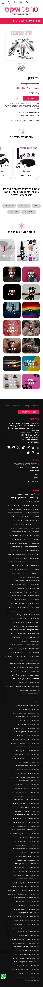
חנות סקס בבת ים (21, 732)
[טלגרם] (28, 447)
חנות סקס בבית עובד (33, 977)
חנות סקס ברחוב (22, 932)
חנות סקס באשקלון (34, 788)
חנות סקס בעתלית (19, 898)
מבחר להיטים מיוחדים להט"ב (16, 562)
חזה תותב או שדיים (21, 607)
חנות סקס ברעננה (34, 747)
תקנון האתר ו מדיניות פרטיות (29, 467)
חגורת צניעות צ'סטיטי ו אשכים (30, 641)
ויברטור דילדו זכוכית (17, 517)
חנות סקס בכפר (23, 935)
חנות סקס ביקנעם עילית (32, 800)
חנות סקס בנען (21, 860)
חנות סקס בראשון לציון (18, 943)
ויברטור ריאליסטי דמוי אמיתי (31, 505)
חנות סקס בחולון (21, 724)
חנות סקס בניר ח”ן (20, 856)
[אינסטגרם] (33, 447)
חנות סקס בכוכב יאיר (33, 803)
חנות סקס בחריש (20, 977)
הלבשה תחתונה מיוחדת (32, 603)
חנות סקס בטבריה (34, 849)
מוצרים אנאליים (34, 551)
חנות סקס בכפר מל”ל (33, 830)
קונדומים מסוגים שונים (17, 652)
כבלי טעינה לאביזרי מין (32, 664)
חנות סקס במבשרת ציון (32, 871)
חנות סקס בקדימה (23, 913)
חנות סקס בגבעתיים (22, 766)
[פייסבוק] (28, 453)
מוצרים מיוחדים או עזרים (32, 566)
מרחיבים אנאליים (15, 551)
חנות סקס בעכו (11, 890)
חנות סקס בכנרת (20, 841)
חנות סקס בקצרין (22, 966)
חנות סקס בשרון (34, 837)
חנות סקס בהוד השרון (33, 736)
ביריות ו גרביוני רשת (33, 596)
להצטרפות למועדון (29, 412)
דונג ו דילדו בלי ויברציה (14, 505)
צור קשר (36, 478)
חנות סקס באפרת (34, 770)
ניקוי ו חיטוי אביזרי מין (33, 622)
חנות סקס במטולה (34, 879)
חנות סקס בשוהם (34, 920)
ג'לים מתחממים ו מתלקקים (18, 611)
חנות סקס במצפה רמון (19, 822)
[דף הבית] (21, 11)
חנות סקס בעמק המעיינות (32, 981)
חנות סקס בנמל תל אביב (21, 947)
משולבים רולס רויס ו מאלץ (31, 502)
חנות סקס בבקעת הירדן (18, 803)
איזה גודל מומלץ (33, 120)
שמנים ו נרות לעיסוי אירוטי (31, 615)
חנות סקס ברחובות (34, 954)
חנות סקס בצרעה (34, 951)
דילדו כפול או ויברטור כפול (31, 592)
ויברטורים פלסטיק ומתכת (32, 520)
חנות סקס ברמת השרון (33, 728)
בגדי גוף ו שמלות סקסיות (19, 596)
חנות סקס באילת (34, 766)
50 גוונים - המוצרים (17, 637)
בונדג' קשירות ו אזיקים (18, 626)
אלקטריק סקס (23, 649)
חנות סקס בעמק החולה (32, 785)
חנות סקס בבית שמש (20, 751)
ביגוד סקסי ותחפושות (16, 592)
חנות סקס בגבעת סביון (19, 796)
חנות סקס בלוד (35, 781)
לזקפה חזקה (18, 615)
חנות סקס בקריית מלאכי (32, 969)
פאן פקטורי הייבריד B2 (18, 667)
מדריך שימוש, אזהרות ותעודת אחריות (26, 464)
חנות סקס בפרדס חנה (33, 901)
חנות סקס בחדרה (20, 815)
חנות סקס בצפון (20, 717)
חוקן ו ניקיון (25, 551)
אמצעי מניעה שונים (33, 656)
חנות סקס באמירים (19, 792)
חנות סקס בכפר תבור (33, 834)
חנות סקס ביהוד (23, 852)
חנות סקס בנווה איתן (20, 909)
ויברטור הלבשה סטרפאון (24, 588)
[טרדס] (33, 453)
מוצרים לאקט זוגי (12, 543)
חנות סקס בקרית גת (33, 928)
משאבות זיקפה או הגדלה (19, 532)
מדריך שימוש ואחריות (18, 120)
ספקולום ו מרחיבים (34, 649)
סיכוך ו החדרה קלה (34, 611)
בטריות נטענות (35, 660)
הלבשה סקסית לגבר (20, 600)
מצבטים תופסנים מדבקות (32, 637)
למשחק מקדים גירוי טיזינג (32, 547)
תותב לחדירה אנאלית (20, 558)
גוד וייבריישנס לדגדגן (17, 671)
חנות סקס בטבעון (18, 819)
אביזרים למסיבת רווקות (33, 694)
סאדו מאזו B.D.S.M (20, 622)
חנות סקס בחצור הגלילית (32, 819)
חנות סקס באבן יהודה (33, 754)
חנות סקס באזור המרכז (20, 709)
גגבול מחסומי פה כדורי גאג (18, 634)
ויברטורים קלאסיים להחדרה (14, 513)
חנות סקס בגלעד (34, 807)
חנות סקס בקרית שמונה (32, 939)
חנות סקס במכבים (21, 879)
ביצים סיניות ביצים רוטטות (32, 517)
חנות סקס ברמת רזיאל (20, 962)
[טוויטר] (18, 447)
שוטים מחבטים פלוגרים (32, 626)
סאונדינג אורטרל (11, 649)
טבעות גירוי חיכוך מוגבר (15, 535)
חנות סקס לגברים (34, 709)
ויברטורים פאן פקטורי (33, 679)
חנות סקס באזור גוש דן (33, 717)
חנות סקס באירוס (18, 969)
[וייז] (37, 453)
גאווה (28, 562)
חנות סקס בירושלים (33, 732)
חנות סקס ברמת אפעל (32, 958)
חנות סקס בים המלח (33, 856)
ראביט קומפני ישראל (33, 577)
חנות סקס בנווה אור (33, 909)
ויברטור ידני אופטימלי (23, 494)
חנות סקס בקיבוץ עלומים (32, 886)
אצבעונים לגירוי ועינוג (17, 547)
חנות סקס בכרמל (23, 837)
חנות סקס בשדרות (34, 966)
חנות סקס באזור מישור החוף (17, 834)
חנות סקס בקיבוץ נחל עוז (19, 883)
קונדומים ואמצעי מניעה (32, 652)
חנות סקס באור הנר (33, 758)
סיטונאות (36, 474)
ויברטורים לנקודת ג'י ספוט (32, 513)
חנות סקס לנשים (34, 705)
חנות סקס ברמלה (22, 954)
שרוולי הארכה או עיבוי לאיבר (19, 528)
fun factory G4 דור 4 (18, 679)
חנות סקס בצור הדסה (18, 901)
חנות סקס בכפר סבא (33, 777)
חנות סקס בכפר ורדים (19, 826)
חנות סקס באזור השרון (19, 713)
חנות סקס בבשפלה (33, 724)
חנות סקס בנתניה (34, 890)
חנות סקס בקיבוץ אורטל (14, 917)
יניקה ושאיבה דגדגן (34, 498)
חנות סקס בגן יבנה (22, 807)
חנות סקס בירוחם (18, 800)
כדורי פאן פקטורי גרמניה (32, 671)
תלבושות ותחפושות (34, 600)
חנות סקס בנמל (34, 947)
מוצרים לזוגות (23, 543)
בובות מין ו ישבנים (34, 528)
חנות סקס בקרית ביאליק (18, 924)
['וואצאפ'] (15, 2)
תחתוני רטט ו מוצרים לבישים (20, 569)
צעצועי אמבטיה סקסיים (32, 581)
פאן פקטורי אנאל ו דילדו (19, 675)
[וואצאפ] (17, 98)
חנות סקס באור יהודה (20, 758)
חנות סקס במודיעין (18, 875)
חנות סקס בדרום (34, 720)
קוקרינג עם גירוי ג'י (34, 543)
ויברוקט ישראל (35, 573)
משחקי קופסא (23, 683)
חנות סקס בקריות (23, 720)
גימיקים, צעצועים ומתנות (15, 686)
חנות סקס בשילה (22, 951)
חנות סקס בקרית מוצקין (19, 928)
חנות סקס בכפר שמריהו (18, 830)
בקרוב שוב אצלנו (33, 481)
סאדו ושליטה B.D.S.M (17, 603)
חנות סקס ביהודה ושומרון (32, 811)
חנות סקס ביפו (22, 773)
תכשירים (11, 607)
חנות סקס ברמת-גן (19, 728)
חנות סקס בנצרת (34, 864)
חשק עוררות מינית (34, 618)
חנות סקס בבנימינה (33, 796)
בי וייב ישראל (35, 562)
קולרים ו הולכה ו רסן (33, 634)
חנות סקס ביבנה (34, 852)
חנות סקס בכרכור (34, 845)
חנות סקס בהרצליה (33, 739)
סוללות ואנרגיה (21, 656)
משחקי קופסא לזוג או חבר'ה (31, 686)
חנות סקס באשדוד (22, 770)
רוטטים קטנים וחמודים (15, 509)
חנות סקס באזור (34, 762)
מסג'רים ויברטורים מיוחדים (31, 509)
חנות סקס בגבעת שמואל (19, 739)
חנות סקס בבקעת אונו (33, 841)
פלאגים (37, 554)
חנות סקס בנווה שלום (33, 973)
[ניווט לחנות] (21, 2)
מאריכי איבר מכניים (33, 539)
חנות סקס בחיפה (20, 736)
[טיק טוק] (23, 447)
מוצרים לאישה (35, 494)
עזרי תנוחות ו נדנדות (17, 566)
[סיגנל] (8, 447)
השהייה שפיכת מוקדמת (20, 618)
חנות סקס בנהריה (18, 905)
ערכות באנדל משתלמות (32, 645)
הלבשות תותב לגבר (33, 532)
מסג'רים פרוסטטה (34, 558)
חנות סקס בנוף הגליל (21, 864)
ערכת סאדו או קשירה (33, 630)
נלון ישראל (22, 577)
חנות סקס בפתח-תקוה (19, 777)
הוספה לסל (31, 98)
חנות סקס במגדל (19, 871)
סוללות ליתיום (25, 660)
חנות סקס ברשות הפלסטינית (31, 917)
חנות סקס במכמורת (33, 883)
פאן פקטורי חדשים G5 (33, 667)
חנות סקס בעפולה (34, 894)
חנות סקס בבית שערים (33, 792)
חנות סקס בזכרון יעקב (33, 815)
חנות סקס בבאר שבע (33, 743)
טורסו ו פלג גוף (20, 524)
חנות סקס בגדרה (24, 781)
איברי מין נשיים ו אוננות (32, 524)
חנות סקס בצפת (34, 913)
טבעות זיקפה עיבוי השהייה (32, 535)
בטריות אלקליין (11, 656)
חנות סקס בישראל (34, 932)
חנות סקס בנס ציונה (33, 860)
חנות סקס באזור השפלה (18, 743)
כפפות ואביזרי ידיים (34, 607)
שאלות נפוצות (34, 471)
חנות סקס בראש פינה (33, 943)
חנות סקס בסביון (22, 890)
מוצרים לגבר (19, 520)
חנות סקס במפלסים (33, 822)
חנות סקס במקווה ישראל (32, 905)
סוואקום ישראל (19, 581)
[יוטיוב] (13, 447)
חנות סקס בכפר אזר (33, 826)
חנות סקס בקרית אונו (21, 920)
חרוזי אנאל (11, 554)
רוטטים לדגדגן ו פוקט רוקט (18, 498)
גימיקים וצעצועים (34, 690)
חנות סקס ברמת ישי (18, 958)
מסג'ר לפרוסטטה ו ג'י (20, 539)
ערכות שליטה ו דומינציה (16, 645)
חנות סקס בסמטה (34, 962)
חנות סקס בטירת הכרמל (20, 849)
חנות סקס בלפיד (19, 868)
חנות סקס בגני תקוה (17, 811)
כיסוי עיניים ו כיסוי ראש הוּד (17, 630)
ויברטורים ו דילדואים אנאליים (24, 554)
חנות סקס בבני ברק (33, 773)
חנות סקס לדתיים (23, 705)
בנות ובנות (36, 588)
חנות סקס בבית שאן (33, 751)
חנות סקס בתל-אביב (33, 713)
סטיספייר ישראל (34, 585)
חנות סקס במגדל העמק (32, 875)
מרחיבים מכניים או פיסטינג (21, 573)
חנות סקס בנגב (22, 894)
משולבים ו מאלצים (34, 683)
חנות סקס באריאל (19, 785)
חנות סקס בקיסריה (17, 886)
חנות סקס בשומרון (23, 762)
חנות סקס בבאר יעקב (20, 788)
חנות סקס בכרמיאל (21, 845)
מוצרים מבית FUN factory (16, 664)
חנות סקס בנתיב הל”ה (33, 868)
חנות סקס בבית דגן (21, 747)
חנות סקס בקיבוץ (34, 935)
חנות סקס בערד (11, 894)
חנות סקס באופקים (19, 754)
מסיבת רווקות (24, 690)
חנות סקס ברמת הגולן (33, 898)
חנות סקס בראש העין (18, 939)
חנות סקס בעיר (20, 973)
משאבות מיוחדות (34, 569)
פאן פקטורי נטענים (33, 675)
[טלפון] (9, 2)
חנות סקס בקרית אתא (33, 924)
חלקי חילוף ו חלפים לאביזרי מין (19, 585)
